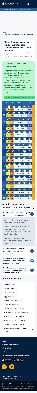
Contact (4, 341)
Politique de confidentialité (11, 376)
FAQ (3, 351)
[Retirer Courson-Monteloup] (20, 9)
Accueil (4, 32)
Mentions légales (8, 374)
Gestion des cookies (9, 379)
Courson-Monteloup (7, 9)
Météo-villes (6, 348)
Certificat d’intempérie (10, 345)
